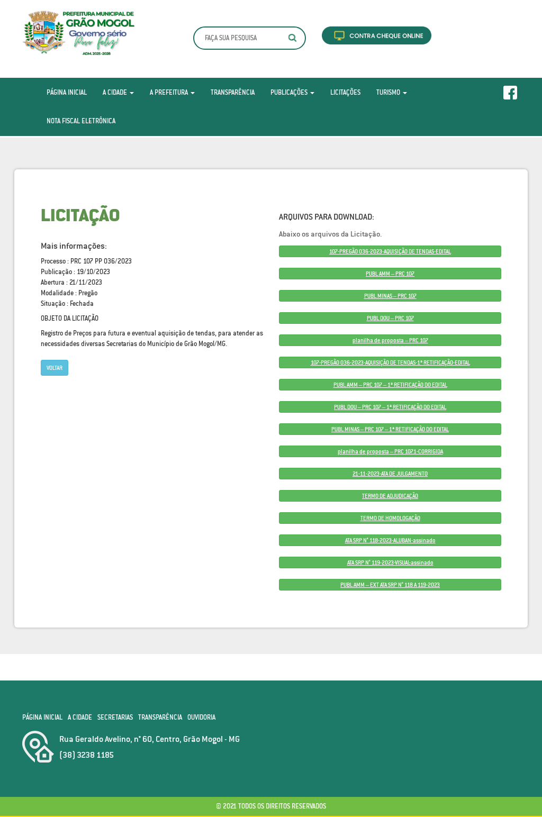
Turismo (389, 92)
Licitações (345, 92)
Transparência (233, 92)
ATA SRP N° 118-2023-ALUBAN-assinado (390, 540)
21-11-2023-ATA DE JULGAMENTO (390, 473)
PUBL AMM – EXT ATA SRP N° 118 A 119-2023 (390, 584)
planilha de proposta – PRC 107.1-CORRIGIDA (390, 451)
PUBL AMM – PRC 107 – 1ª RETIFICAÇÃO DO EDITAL (390, 384)
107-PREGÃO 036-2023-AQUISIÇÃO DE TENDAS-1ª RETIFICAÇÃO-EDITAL (390, 362)
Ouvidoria (201, 717)
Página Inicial (67, 92)
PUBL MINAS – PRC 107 (390, 295)
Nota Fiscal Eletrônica (81, 121)
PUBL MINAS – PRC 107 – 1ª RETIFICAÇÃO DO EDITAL (390, 429)
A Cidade (116, 92)
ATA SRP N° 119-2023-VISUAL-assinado (390, 562)
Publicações (289, 92)
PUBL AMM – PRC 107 (390, 273)
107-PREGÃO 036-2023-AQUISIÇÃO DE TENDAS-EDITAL (390, 251)
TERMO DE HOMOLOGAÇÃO (390, 518)
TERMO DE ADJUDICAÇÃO (390, 496)
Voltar (54, 367)
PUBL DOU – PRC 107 (390, 318)
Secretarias (115, 717)
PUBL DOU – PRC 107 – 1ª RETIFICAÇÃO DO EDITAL (390, 407)
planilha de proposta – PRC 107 (390, 340)
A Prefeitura (169, 92)
